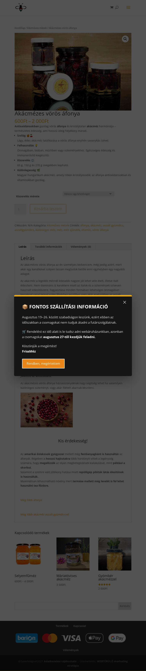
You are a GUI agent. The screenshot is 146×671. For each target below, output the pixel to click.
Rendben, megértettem (43, 363)
